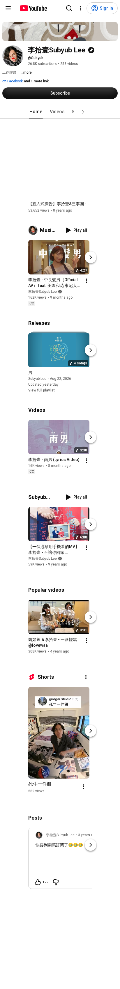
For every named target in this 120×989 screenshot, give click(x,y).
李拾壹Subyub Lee (42, 292)
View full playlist (41, 390)
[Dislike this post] (55, 882)
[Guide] (8, 8)
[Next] (90, 257)
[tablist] (60, 112)
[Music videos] (34, 230)
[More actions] (86, 281)
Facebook (14, 81)
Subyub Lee (37, 379)
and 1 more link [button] (36, 81)
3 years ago (87, 835)
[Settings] (80, 8)
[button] (83, 112)
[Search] (69, 8)
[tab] (36, 112)
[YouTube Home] (33, 8)
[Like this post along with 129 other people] (38, 882)
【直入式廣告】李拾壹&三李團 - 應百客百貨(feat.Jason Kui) (60, 203)
